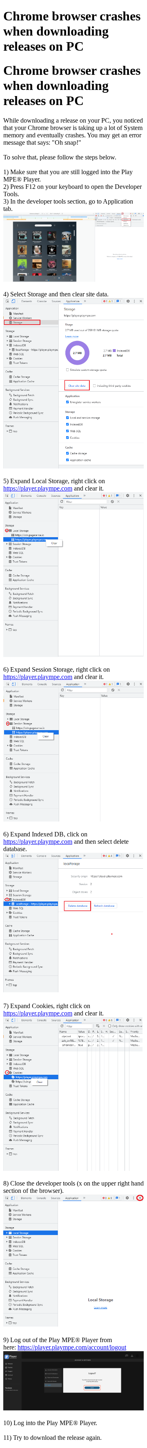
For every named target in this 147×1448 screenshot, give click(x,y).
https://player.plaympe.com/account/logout (72, 1347)
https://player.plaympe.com (37, 488)
